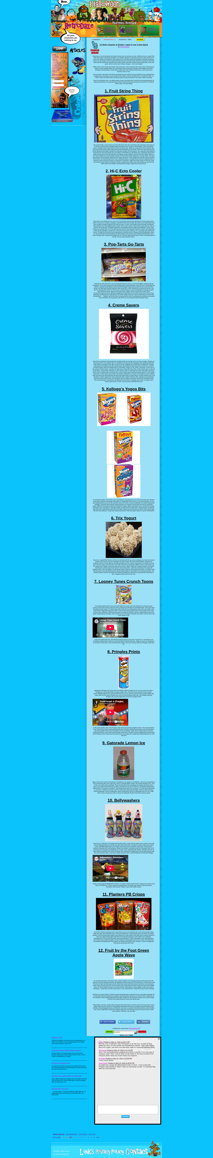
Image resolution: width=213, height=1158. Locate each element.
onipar (101, 1042)
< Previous (65, 1137)
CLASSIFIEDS (56, 62)
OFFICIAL (92, 1134)
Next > (98, 1137)
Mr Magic (102, 1058)
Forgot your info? (58, 87)
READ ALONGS (57, 69)
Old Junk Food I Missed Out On (61, 1063)
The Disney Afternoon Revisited (130, 29)
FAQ (53, 73)
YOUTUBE (55, 56)
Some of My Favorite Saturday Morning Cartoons (66, 1050)
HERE (56, 77)
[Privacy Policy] (109, 1154)
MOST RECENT (59, 1134)
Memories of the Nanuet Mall (153, 29)
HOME (54, 55)
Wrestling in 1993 (57, 1037)
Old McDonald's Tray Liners (60, 1089)
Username (57, 79)
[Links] (86, 1152)
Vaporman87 (103, 1063)
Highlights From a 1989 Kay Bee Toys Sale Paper (66, 1076)
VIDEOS (54, 59)
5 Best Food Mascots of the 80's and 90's (110, 29)
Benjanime (102, 1050)
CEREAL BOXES (57, 65)
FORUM (54, 72)
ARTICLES (55, 58)
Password (57, 83)
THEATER (55, 61)
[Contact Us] (136, 1154)
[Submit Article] (59, 51)
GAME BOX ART (57, 67)
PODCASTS (55, 70)
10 (94, 1137)
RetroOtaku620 (124, 47)
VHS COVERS (56, 64)
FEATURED (83, 1134)
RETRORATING (71, 1134)
